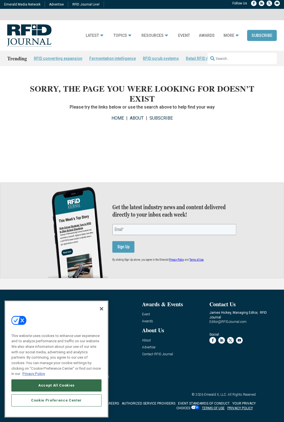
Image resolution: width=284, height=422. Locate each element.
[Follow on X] (269, 3)
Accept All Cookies (56, 385)
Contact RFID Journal (157, 354)
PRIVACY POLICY (240, 408)
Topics (120, 36)
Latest (92, 36)
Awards (207, 36)
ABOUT (137, 118)
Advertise (56, 4)
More (229, 36)
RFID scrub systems (161, 58)
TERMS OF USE (213, 408)
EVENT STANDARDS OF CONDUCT (204, 403)
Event (184, 36)
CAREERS (111, 403)
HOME (117, 118)
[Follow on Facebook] (254, 3)
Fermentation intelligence (112, 58)
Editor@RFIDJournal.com (228, 322)
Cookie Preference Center (56, 400)
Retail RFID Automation (206, 58)
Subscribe (262, 35)
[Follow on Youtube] (277, 3)
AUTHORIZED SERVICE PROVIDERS (148, 403)
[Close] (101, 309)
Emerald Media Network (22, 4)
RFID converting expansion (58, 58)
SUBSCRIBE (161, 118)
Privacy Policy (33, 374)
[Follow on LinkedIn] (261, 3)
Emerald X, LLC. (215, 395)
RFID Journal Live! (86, 4)
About (146, 340)
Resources (152, 36)
